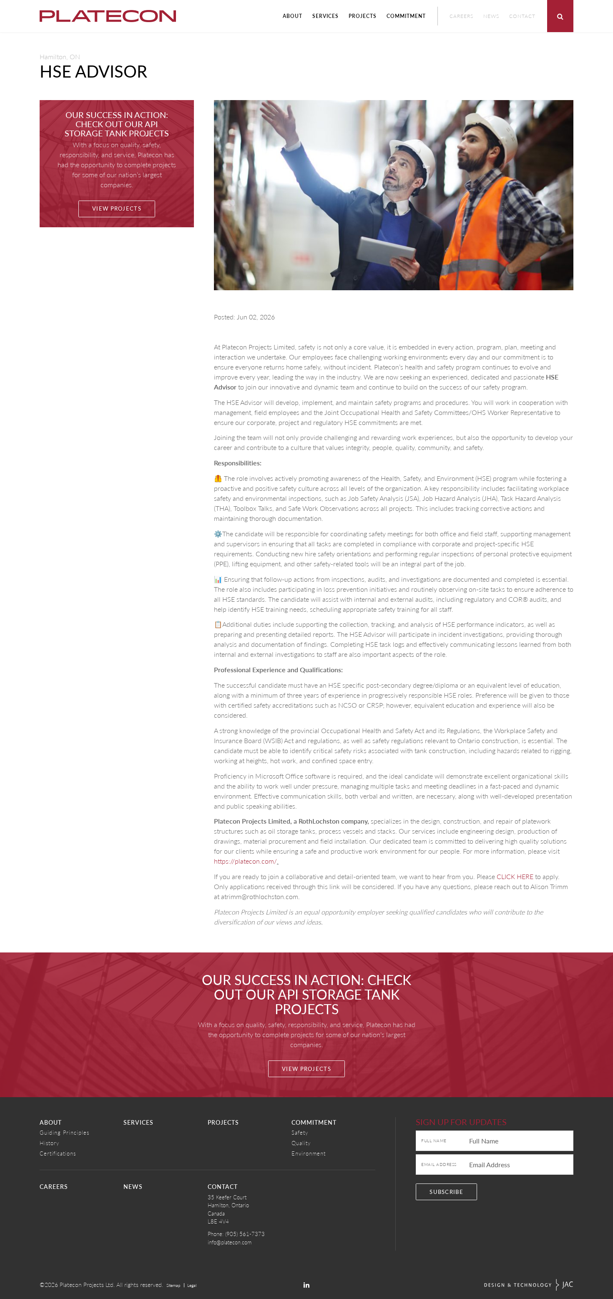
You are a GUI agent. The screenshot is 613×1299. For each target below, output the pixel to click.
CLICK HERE (515, 876)
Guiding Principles (64, 1132)
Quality (301, 1143)
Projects (363, 16)
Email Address (438, 1164)
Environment (308, 1153)
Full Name (433, 1140)
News (491, 16)
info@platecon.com (229, 1242)
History (49, 1143)
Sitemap (173, 1285)
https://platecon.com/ (245, 861)
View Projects (116, 208)
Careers (461, 16)
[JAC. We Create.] (528, 1285)
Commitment (406, 16)
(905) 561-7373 (245, 1234)
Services (325, 16)
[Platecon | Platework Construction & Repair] (108, 16)
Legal (191, 1285)
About (292, 16)
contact (223, 1186)
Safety (299, 1132)
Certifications (58, 1153)
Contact (522, 16)
